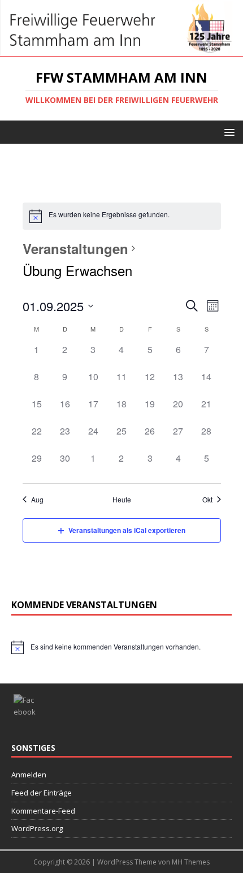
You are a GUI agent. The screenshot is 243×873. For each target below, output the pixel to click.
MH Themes (191, 862)
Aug (37, 499)
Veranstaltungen (75, 248)
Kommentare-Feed (43, 811)
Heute (121, 499)
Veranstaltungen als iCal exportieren (126, 530)
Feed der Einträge (41, 793)
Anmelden (28, 774)
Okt (207, 499)
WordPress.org (37, 828)
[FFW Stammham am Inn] (121, 49)
